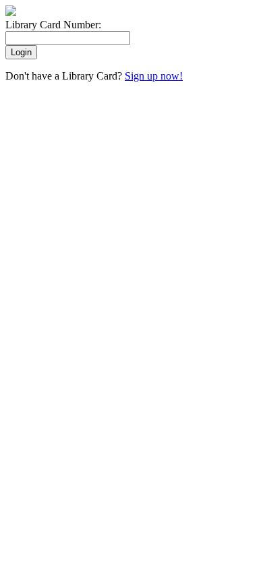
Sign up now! (154, 76)
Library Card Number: (53, 24)
